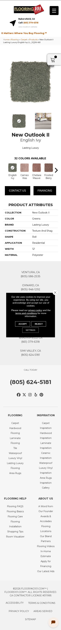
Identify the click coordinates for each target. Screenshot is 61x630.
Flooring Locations (45, 529)
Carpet (24, 39)
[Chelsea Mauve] (37, 168)
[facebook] (18, 395)
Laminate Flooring (15, 441)
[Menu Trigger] (54, 10)
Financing (45, 190)
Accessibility (15, 602)
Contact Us (17, 190)
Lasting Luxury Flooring (15, 466)
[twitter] (24, 395)
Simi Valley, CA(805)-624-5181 (30, 352)
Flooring (15, 39)
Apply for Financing (45, 564)
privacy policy (35, 310)
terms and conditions (26, 313)
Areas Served (43, 611)
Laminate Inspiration (46, 445)
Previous (5, 119)
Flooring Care (15, 516)
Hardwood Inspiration (46, 435)
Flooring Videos (45, 546)
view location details (27, 27)
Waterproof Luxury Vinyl (15, 456)
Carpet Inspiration (46, 425)
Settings (30, 330)
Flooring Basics (15, 511)
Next (56, 119)
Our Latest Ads (45, 571)
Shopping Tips (15, 531)
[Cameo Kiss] (25, 168)
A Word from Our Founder (45, 509)
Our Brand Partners (46, 539)
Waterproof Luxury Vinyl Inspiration (46, 468)
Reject (39, 324)
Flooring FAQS (15, 506)
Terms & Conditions (41, 603)
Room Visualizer (15, 536)
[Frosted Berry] (49, 168)
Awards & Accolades (46, 519)
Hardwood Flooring (15, 431)
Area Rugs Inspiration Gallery (46, 482)
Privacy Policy (19, 611)
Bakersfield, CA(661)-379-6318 (30, 339)
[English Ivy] (13, 168)
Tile (15, 448)
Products (33, 39)
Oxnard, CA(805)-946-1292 (30, 287)
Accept (23, 324)
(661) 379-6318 (30, 22)
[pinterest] (41, 395)
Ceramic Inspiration (46, 455)
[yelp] (35, 395)
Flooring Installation (15, 524)
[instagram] (30, 395)
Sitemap (30, 619)
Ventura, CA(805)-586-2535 (30, 274)
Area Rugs (15, 473)
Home (6, 39)
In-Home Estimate (46, 554)
